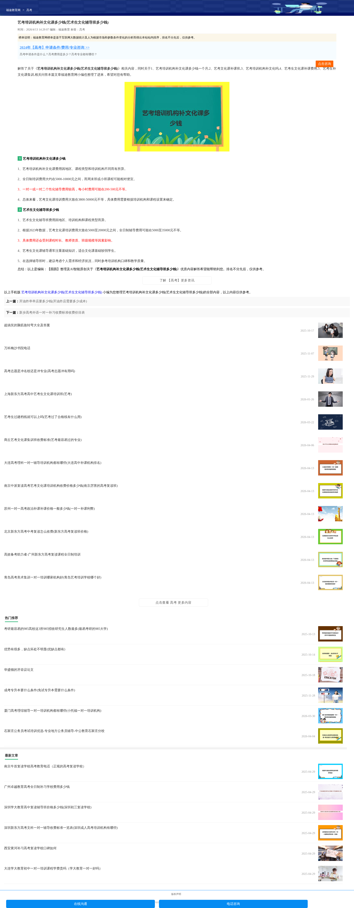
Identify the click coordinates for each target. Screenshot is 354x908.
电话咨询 (233, 904)
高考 (29, 10)
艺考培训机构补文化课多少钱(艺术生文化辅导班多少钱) (61, 292)
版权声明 (176, 894)
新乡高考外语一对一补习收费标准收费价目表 (52, 312)
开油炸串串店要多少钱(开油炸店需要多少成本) (53, 301)
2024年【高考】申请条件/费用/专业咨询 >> (55, 47)
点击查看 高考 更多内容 (173, 602)
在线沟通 (80, 904)
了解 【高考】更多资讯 (177, 280)
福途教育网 (13, 10)
